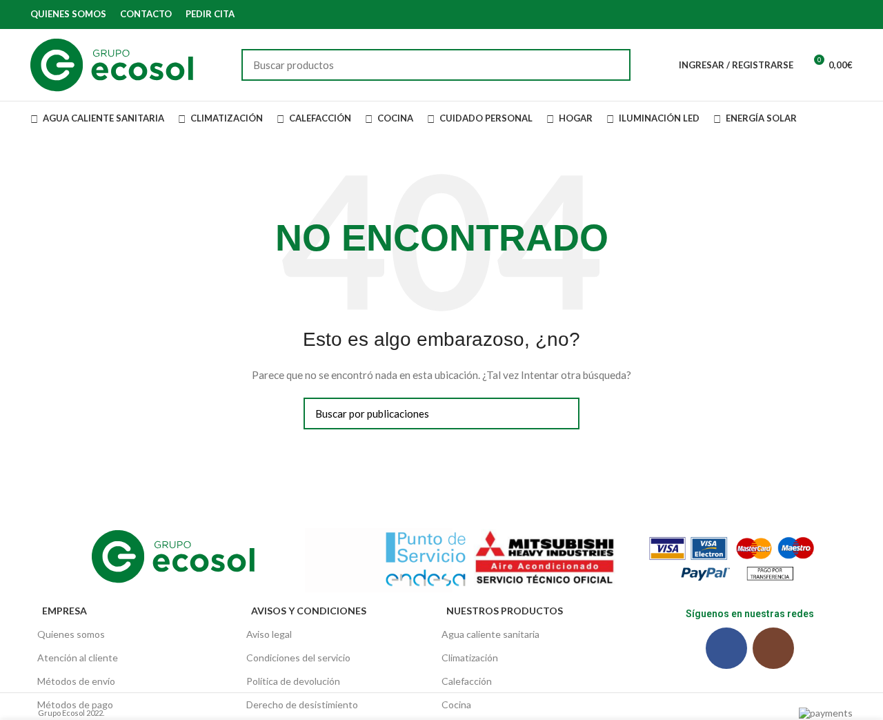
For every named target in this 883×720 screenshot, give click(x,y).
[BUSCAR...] (612, 65)
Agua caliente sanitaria (490, 634)
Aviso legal (269, 634)
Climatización (470, 657)
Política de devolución (293, 681)
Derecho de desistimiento (302, 704)
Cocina (456, 704)
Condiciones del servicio (298, 657)
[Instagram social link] (845, 14)
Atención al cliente (77, 657)
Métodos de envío (76, 681)
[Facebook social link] (829, 14)
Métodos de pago (75, 704)
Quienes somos (71, 634)
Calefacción (467, 681)
